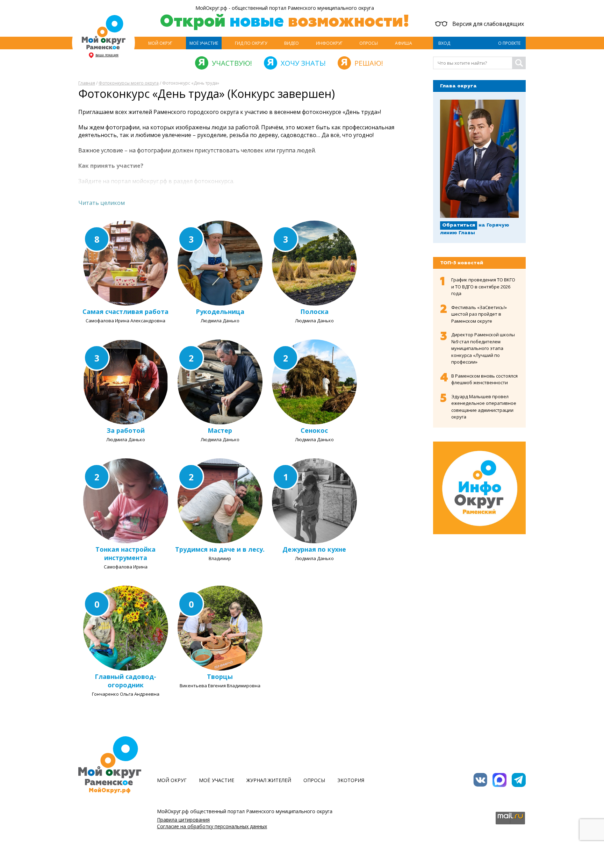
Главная (86, 83)
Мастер (220, 430)
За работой (126, 430)
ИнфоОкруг (329, 43)
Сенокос (314, 430)
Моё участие (203, 43)
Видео (291, 43)
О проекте (509, 43)
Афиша (403, 43)
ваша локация (106, 54)
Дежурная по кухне (314, 549)
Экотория (350, 780)
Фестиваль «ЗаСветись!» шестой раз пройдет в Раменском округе (479, 314)
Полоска (314, 311)
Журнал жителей (268, 780)
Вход (444, 43)
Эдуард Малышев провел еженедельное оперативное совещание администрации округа (483, 406)
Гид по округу (251, 43)
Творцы (220, 676)
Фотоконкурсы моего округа (129, 83)
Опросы (368, 43)
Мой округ (160, 43)
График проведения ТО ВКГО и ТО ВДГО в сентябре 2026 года (483, 286)
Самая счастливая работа (125, 311)
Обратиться (458, 225)
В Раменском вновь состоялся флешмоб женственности (484, 379)
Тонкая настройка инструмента (125, 553)
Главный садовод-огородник (125, 680)
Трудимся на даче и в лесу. (220, 549)
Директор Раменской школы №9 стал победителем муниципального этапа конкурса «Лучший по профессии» (483, 348)
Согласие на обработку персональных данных (212, 826)
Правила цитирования (183, 819)
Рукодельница (220, 311)
